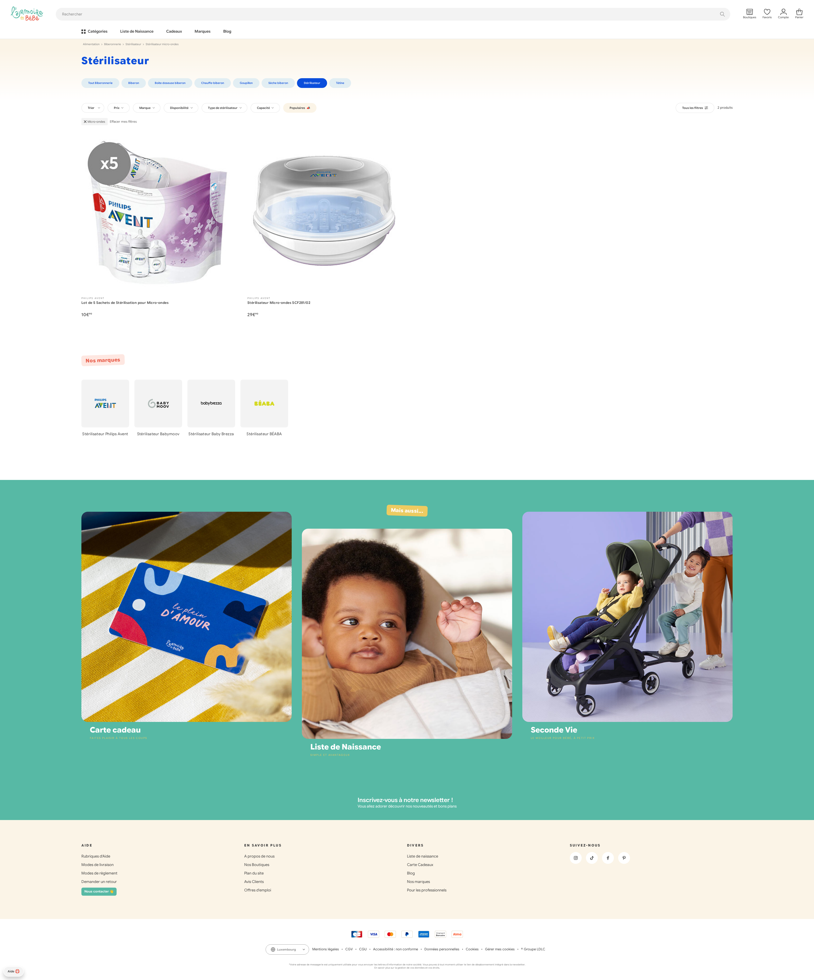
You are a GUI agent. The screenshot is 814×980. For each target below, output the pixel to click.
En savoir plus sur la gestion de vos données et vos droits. (407, 967)
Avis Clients (254, 881)
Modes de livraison (97, 864)
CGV (349, 949)
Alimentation (91, 44)
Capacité (263, 108)
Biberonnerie (112, 44)
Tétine (340, 83)
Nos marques (418, 881)
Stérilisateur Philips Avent (105, 434)
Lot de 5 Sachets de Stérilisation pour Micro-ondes (125, 303)
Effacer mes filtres (123, 122)
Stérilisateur (133, 44)
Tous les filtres (692, 108)
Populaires (300, 108)
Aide (11, 971)
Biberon (133, 83)
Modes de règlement (99, 873)
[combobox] (92, 108)
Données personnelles (441, 949)
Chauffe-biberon (212, 83)
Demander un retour (99, 881)
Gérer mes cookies (500, 949)
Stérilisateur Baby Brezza (211, 434)
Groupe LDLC (534, 949)
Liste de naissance (422, 856)
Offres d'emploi (257, 890)
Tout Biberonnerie (100, 83)
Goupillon (246, 83)
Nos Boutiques (256, 864)
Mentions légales (325, 949)
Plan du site (254, 873)
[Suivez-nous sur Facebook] (608, 858)
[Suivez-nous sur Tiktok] (592, 858)
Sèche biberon (278, 83)
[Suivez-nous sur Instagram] (576, 858)
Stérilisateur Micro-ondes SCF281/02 (278, 303)
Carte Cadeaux (420, 864)
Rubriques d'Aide (95, 856)
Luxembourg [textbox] (286, 949)
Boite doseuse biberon (170, 83)
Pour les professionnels (426, 890)
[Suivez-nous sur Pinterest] (624, 858)
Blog (411, 873)
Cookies (472, 949)
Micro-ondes (96, 122)
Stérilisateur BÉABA (264, 434)
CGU (363, 949)
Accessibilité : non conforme (395, 949)
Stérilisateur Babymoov (158, 434)
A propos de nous (259, 856)
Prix (117, 108)
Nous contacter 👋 (99, 891)
